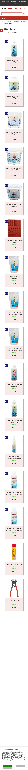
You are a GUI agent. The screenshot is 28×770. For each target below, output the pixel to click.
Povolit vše (7, 765)
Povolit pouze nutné (8, 767)
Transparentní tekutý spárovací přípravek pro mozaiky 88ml (14, 458)
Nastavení (20, 765)
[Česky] (15, 8)
